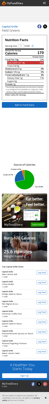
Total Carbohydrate (15, 74)
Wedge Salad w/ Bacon (12, 292)
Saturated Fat (14, 62)
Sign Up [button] (24, 375)
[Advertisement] (24, 14)
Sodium (9, 71)
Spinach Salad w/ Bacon (12, 322)
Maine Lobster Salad (10, 352)
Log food (42, 272)
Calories (11, 53)
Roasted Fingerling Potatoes (14, 342)
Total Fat (9, 59)
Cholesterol (11, 68)
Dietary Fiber (13, 78)
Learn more (37, 224)
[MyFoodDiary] (12, 3)
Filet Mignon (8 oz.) (10, 302)
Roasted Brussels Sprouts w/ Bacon (17, 332)
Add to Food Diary (24, 104)
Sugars (10, 81)
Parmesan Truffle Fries (12, 312)
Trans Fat (11, 65)
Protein (9, 84)
